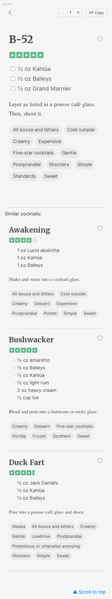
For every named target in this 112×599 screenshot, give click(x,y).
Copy (99, 12)
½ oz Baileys (35, 78)
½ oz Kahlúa (34, 68)
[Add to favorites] (100, 39)
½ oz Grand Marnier (44, 88)
